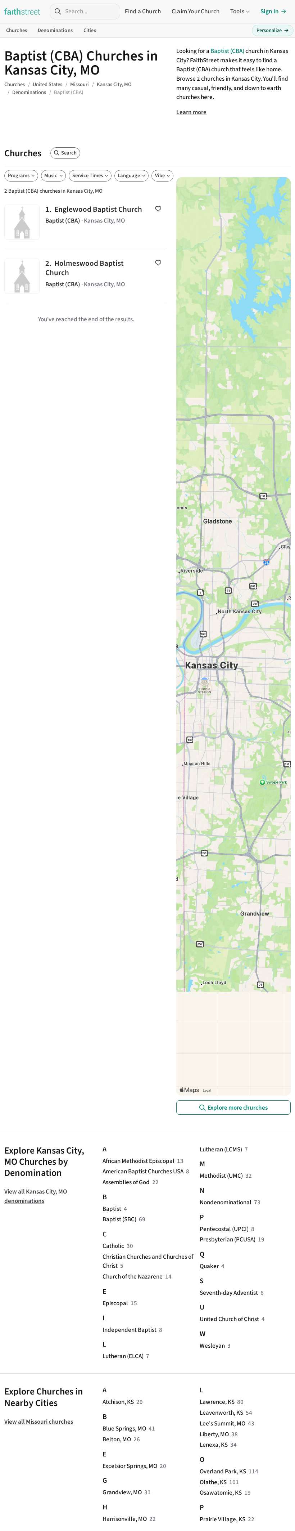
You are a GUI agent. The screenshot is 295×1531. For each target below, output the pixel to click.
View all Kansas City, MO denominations (35, 1196)
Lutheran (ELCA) (123, 1356)
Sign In (269, 11)
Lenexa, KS (214, 1444)
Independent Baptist (129, 1329)
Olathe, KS (213, 1482)
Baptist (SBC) (119, 1219)
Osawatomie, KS (221, 1492)
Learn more (191, 112)
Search (69, 153)
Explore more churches (238, 1107)
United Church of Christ (229, 1319)
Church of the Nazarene (133, 1276)
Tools (237, 11)
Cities (89, 30)
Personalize (273, 30)
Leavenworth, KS (221, 1412)
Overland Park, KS (223, 1471)
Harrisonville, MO (125, 1518)
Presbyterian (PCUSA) (227, 1239)
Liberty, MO (214, 1434)
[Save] (158, 209)
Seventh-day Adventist (229, 1292)
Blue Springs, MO (124, 1428)
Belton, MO (117, 1439)
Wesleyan (212, 1345)
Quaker (209, 1266)
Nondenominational (225, 1202)
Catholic (113, 1245)
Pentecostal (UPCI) (224, 1229)
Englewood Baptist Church (86, 222)
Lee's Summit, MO (222, 1423)
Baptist (112, 1208)
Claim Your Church (195, 11)
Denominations (55, 30)
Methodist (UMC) (221, 1175)
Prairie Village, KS (222, 1519)
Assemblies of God (126, 1182)
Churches (16, 30)
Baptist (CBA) (227, 50)
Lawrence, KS (217, 1401)
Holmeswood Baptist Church (86, 276)
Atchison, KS (118, 1401)
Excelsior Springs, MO (130, 1465)
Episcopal (115, 1303)
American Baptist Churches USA (143, 1171)
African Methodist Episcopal (138, 1160)
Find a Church (143, 11)
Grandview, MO (122, 1492)
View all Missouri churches (38, 1421)
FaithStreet (22, 11)
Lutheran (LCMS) (221, 1149)
